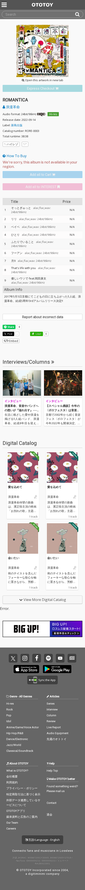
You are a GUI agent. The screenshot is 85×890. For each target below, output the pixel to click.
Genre (13, 696)
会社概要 (12, 776)
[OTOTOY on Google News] (72, 658)
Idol (8, 721)
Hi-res (53, 114)
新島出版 (16, 125)
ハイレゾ (12, 144)
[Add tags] (25, 144)
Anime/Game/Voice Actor (22, 727)
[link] (42, 88)
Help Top (52, 770)
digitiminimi (36, 873)
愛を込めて (15, 487)
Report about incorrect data (42, 317)
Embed (13, 341)
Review (51, 721)
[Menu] (4, 5)
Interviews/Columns (27, 362)
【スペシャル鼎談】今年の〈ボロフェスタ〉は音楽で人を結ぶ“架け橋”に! (63, 410)
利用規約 (12, 782)
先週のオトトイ (56, 739)
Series (50, 703)
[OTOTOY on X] (13, 658)
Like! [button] (38, 333)
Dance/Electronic (17, 739)
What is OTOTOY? (17, 770)
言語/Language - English (44, 840)
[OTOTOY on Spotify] (48, 658)
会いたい (13, 558)
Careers (11, 828)
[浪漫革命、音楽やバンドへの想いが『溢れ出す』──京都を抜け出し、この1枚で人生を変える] (22, 384)
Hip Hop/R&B (14, 733)
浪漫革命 (12, 106)
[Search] (79, 14)
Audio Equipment (57, 733)
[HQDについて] (41, 114)
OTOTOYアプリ (15, 811)
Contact (51, 802)
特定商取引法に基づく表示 (23, 794)
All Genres (25, 696)
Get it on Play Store (57, 669)
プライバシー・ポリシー (21, 788)
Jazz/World (13, 745)
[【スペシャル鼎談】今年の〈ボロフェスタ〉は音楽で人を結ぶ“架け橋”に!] (63, 384)
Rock (9, 709)
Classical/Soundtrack (19, 750)
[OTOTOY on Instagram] (24, 658)
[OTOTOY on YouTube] (60, 658)
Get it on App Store (26, 669)
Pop (8, 715)
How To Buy (16, 155)
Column (51, 715)
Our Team (12, 822)
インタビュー (13, 401)
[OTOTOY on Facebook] (36, 658)
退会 (49, 814)
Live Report (54, 727)
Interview (52, 709)
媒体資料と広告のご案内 (21, 816)
